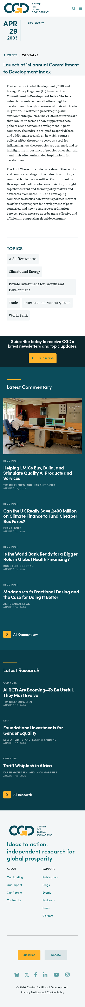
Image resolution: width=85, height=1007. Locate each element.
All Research (22, 795)
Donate (56, 955)
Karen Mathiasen (15, 772)
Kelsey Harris (13, 739)
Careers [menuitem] (47, 916)
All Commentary (25, 634)
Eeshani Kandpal (44, 739)
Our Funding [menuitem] (15, 877)
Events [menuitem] (46, 892)
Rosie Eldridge (14, 566)
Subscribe (28, 955)
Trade (13, 303)
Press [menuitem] (46, 908)
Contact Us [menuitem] (14, 900)
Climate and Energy (24, 272)
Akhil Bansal (12, 604)
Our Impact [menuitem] (14, 885)
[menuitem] (74, 8)
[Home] (42, 8)
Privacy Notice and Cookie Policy (42, 992)
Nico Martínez (47, 772)
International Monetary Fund (47, 303)
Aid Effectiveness (23, 259)
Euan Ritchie (12, 528)
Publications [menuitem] (50, 877)
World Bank (18, 315)
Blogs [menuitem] (46, 885)
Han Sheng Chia (44, 485)
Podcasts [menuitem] (48, 900)
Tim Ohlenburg (14, 485)
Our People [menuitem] (14, 892)
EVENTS (12, 55)
